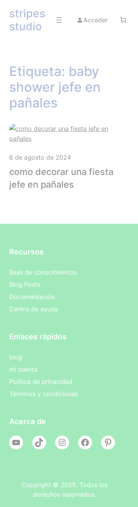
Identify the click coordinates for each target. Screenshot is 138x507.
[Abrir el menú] (59, 20)
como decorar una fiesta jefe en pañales (61, 178)
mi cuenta (23, 369)
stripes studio (27, 20)
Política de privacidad (40, 381)
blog (15, 357)
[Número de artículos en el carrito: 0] (123, 20)
